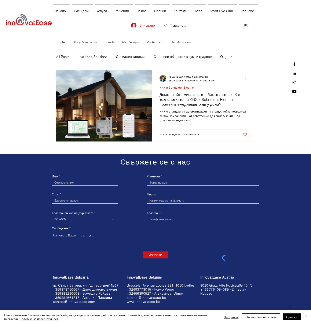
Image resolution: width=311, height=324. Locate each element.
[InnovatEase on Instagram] (294, 82)
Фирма (151, 194)
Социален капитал (130, 57)
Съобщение (60, 228)
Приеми (291, 317)
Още (223, 57)
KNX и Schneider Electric (177, 87)
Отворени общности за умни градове (183, 57)
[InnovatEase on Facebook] (294, 64)
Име (55, 176)
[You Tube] (294, 91)
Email (55, 194)
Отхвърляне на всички (261, 317)
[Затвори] (305, 317)
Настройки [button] (231, 317)
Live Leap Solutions (92, 57)
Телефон (153, 212)
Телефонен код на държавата (73, 212)
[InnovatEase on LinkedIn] (294, 73)
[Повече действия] (246, 78)
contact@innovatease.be (146, 297)
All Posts (62, 57)
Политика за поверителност (38, 319)
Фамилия (153, 176)
